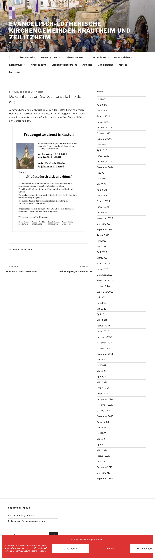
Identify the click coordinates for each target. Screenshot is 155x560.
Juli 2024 (101, 172)
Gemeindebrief (105, 64)
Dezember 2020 (105, 399)
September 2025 (105, 139)
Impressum (14, 72)
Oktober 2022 (103, 286)
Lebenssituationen (75, 57)
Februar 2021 (103, 388)
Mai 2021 (101, 371)
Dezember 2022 (104, 274)
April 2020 (102, 444)
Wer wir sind (26, 57)
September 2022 (105, 291)
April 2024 (102, 190)
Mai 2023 (101, 246)
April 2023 (102, 252)
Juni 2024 (101, 178)
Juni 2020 (101, 433)
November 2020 (105, 405)
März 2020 (102, 450)
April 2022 (102, 314)
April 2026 (102, 105)
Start (11, 57)
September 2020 (105, 416)
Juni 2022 (101, 303)
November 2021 (105, 342)
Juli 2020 (101, 427)
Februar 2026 (103, 116)
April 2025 (102, 150)
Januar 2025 (103, 156)
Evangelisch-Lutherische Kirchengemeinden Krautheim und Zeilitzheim (70, 30)
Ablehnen (110, 548)
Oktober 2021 (103, 348)
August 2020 (103, 422)
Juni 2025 (101, 144)
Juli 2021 (101, 359)
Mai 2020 (101, 439)
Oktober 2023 (103, 223)
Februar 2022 (103, 325)
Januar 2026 (103, 122)
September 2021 (105, 354)
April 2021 (102, 376)
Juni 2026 (101, 99)
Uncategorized (22, 250)
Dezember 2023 (105, 212)
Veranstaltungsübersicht (64, 64)
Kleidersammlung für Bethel (21, 515)
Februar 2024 (103, 201)
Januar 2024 (103, 207)
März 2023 (102, 257)
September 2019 (105, 478)
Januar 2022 (103, 331)
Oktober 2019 (103, 472)
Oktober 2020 (104, 410)
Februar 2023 (103, 263)
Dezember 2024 (105, 161)
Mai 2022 (101, 308)
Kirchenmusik (16, 64)
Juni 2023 (101, 240)
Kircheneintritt (38, 64)
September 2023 (105, 229)
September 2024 (105, 167)
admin (40, 92)
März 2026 (102, 110)
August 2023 (103, 235)
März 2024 (102, 195)
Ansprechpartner (49, 57)
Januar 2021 (103, 393)
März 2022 (102, 320)
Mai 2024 (101, 184)
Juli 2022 (101, 297)
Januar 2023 (103, 269)
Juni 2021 (101, 365)
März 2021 (102, 382)
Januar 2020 (103, 461)
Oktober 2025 (103, 133)
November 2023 (105, 218)
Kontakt (123, 64)
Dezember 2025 (105, 127)
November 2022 (105, 280)
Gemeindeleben (122, 57)
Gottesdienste (99, 57)
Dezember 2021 (104, 337)
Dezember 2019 (104, 467)
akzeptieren (70, 548)
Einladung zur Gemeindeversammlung (26, 521)
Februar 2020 (103, 456)
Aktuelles (87, 64)
